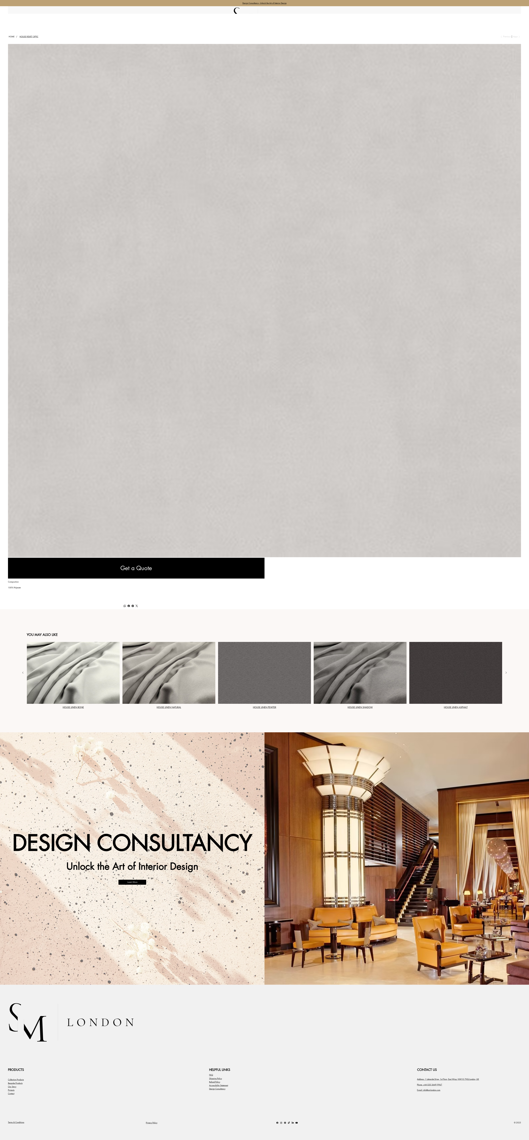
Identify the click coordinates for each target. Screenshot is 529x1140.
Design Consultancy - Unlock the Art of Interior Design (264, 3)
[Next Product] (506, 672)
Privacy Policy (151, 1122)
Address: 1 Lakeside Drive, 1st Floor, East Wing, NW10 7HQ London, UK (448, 1079)
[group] (264, 675)
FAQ (211, 1075)
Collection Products (16, 1079)
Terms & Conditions (16, 1122)
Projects (11, 1090)
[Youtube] (296, 1123)
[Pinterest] (132, 606)
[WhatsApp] (124, 606)
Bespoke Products (15, 1083)
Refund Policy (214, 1082)
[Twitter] (136, 606)
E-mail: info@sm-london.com (428, 1090)
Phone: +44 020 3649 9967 (429, 1084)
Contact (11, 1093)
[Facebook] (128, 606)
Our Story (12, 1086)
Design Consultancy (217, 1089)
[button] (136, 568)
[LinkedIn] (293, 1123)
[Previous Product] (23, 672)
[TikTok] (289, 1123)
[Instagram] (281, 1123)
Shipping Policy (215, 1078)
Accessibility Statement (218, 1085)
